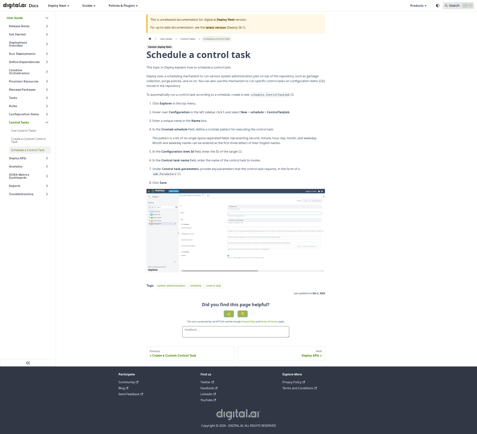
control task (213, 285)
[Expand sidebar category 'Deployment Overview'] (47, 44)
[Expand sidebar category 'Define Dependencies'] (47, 62)
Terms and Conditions (297, 388)
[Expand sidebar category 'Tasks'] (47, 98)
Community (127, 382)
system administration (171, 285)
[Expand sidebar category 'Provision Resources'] (47, 81)
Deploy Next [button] (57, 6)
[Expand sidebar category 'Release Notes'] (47, 26)
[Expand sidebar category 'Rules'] (47, 106)
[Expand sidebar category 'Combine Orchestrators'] (47, 71)
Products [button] (417, 6)
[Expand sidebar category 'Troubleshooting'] (47, 194)
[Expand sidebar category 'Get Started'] (47, 34)
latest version (216, 27)
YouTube (206, 400)
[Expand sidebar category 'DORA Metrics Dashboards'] (47, 176)
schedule (195, 285)
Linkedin (206, 394)
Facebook (207, 388)
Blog (122, 388)
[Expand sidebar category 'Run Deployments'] (47, 53)
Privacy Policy (248, 321)
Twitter (205, 382)
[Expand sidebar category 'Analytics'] (47, 166)
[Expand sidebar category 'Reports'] (47, 186)
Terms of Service (269, 321)
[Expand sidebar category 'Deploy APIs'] (47, 158)
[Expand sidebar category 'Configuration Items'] (47, 114)
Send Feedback (129, 394)
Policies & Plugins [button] (122, 6)
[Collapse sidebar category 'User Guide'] (47, 18)
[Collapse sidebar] (28, 362)
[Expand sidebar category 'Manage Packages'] (47, 89)
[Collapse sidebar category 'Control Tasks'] (47, 122)
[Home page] (150, 39)
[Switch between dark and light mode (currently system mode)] (438, 6)
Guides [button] (87, 6)
